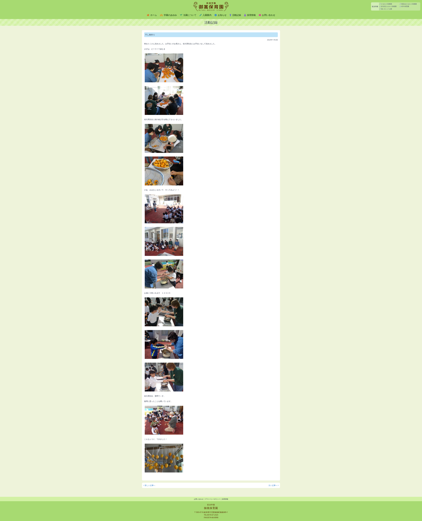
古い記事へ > (273, 485)
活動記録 (236, 15)
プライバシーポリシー (212, 499)
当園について (189, 15)
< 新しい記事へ (149, 485)
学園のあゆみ (170, 15)
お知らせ (221, 15)
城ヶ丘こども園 (386, 9)
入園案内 (206, 15)
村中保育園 (405, 6)
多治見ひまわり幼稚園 (389, 6)
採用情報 (251, 15)
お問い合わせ (268, 15)
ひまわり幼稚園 (386, 4)
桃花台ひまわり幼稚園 (409, 4)
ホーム (153, 15)
